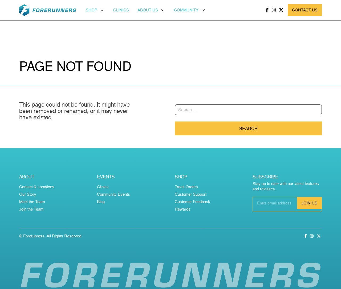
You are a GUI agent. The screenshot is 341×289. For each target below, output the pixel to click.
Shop (91, 10)
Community (186, 10)
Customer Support (190, 194)
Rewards (182, 209)
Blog (101, 201)
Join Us (309, 203)
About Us (147, 10)
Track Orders (186, 187)
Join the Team (31, 209)
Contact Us (305, 10)
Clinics (121, 10)
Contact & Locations (36, 187)
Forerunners (33, 236)
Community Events (113, 194)
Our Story (27, 194)
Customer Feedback (192, 201)
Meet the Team (32, 201)
